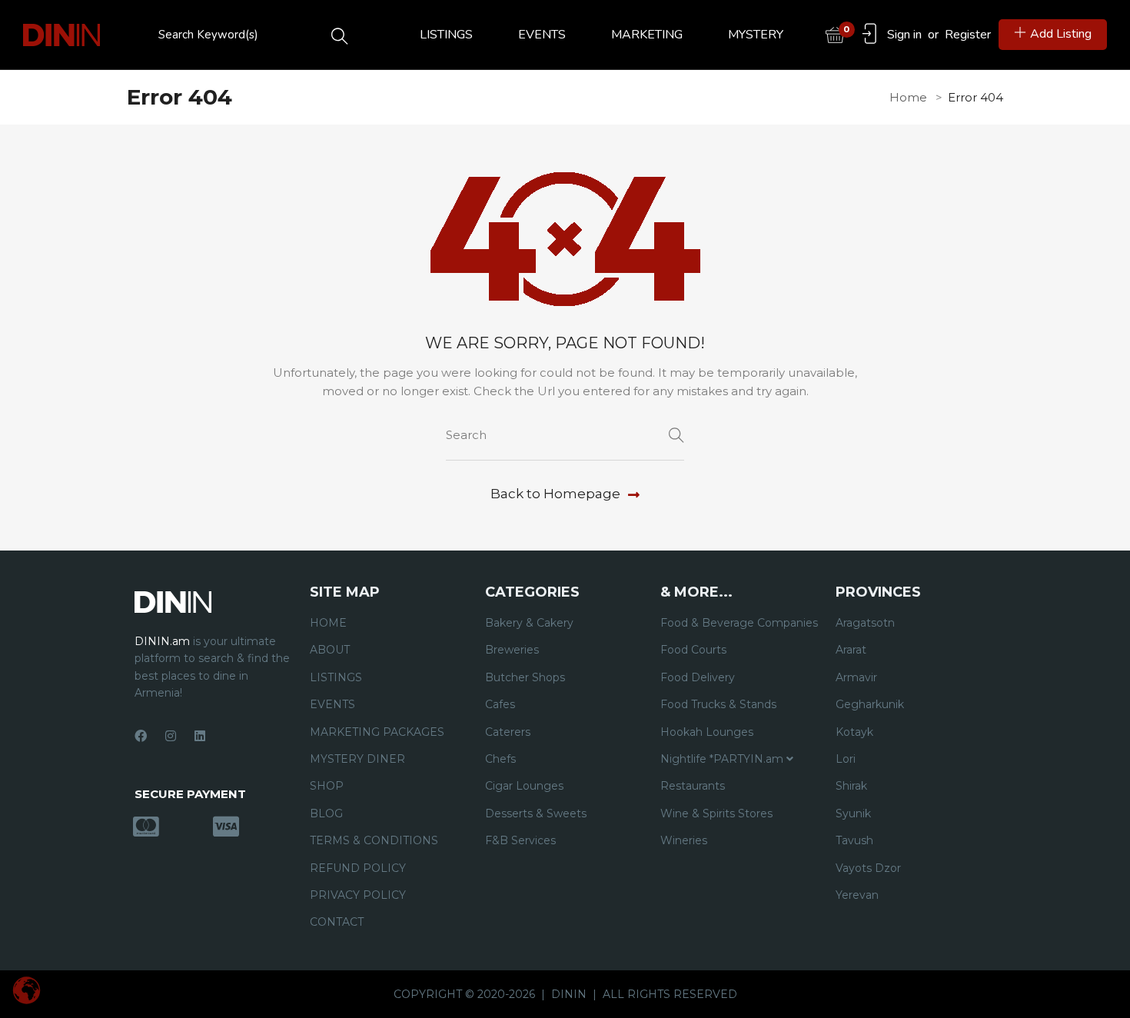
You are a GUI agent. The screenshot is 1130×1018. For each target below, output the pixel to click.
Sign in (904, 34)
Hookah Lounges (706, 732)
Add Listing (1061, 33)
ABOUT (330, 650)
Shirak (851, 786)
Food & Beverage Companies (739, 623)
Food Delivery (697, 677)
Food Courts (693, 650)
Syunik (853, 813)
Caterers (507, 732)
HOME (328, 623)
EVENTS (542, 34)
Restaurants (692, 786)
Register (968, 34)
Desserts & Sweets (536, 813)
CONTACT (337, 922)
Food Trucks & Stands (718, 704)
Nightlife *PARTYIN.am (723, 759)
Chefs (500, 759)
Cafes (500, 704)
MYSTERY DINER (357, 759)
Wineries (683, 840)
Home (908, 97)
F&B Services (520, 840)
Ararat (851, 650)
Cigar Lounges (524, 786)
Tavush (854, 840)
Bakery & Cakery (529, 623)
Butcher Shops (525, 677)
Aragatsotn (865, 623)
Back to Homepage (555, 493)
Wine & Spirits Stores (716, 813)
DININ (569, 994)
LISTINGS (446, 34)
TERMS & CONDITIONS (374, 840)
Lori (846, 759)
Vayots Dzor (868, 868)
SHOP (327, 786)
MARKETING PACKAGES (377, 732)
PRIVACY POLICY (358, 895)
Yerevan (857, 895)
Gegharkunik (870, 704)
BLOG (326, 813)
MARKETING (647, 34)
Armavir (856, 677)
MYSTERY (755, 34)
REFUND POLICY (358, 868)
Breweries (512, 650)
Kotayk (854, 732)
